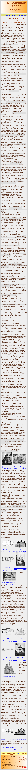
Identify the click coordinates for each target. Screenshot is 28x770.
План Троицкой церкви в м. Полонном (7, 550)
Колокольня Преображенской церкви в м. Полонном (20, 659)
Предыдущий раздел (8, 747)
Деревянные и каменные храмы (14, 15)
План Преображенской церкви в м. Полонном (7, 640)
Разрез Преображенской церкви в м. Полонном (20, 640)
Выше (16, 747)
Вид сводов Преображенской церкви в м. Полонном (7, 659)
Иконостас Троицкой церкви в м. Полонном (20, 467)
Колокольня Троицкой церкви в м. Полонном (20, 568)
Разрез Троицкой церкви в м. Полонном (20, 550)
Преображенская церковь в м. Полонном (10, 583)
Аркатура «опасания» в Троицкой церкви (7, 568)
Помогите (18, 753)
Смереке (11, 768)
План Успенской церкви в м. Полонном (7, 738)
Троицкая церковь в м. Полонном (7, 467)
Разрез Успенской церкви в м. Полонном (20, 738)
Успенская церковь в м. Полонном (9, 677)
